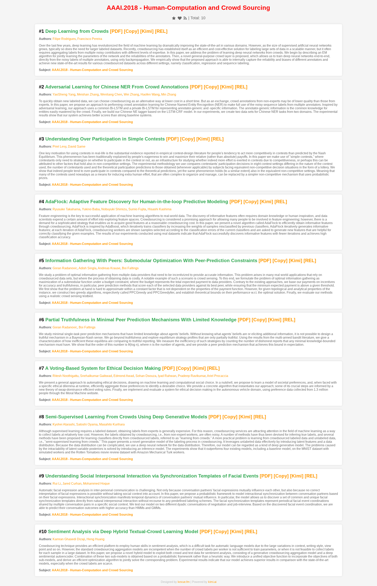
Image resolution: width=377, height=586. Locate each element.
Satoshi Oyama (87, 424)
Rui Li (57, 483)
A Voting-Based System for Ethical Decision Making (103, 368)
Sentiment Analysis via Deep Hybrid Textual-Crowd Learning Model (123, 531)
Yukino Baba (91, 209)
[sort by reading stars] (174, 18)
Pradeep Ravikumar (192, 376)
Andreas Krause (109, 268)
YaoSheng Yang (64, 94)
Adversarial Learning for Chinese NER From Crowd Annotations (116, 86)
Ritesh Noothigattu (66, 376)
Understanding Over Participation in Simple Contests (105, 138)
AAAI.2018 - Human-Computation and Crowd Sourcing (92, 70)
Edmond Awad (123, 376)
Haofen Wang (150, 94)
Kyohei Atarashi (64, 424)
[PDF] (116, 31)
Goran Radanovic (65, 268)
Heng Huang (95, 539)
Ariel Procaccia (217, 376)
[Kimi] (147, 31)
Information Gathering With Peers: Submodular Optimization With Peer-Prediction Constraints (151, 260)
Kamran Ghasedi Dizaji (69, 539)
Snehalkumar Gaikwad (96, 376)
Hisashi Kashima (159, 209)
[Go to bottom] (367, 580)
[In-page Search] (158, 577)
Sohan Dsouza (145, 376)
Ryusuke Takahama (66, 209)
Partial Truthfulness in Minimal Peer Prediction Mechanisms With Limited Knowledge (140, 319)
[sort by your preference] (179, 18)
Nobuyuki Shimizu (114, 209)
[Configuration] (219, 577)
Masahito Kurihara (112, 424)
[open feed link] (185, 18)
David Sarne (76, 146)
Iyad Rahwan (167, 376)
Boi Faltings (130, 268)
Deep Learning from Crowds (77, 31)
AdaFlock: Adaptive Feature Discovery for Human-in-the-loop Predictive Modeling (136, 201)
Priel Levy (59, 146)
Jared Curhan (71, 483)
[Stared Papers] (188, 577)
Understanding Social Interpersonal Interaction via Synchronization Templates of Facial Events (151, 476)
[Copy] (131, 31)
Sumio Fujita (137, 209)
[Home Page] (128, 577)
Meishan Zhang (88, 94)
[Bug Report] (249, 577)
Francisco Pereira (89, 38)
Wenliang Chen (111, 94)
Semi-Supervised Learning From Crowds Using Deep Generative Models (126, 416)
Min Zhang (168, 94)
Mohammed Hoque (96, 483)
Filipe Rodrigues (64, 38)
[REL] (161, 31)
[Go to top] (367, 573)
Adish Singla (87, 268)
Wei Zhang (131, 94)
